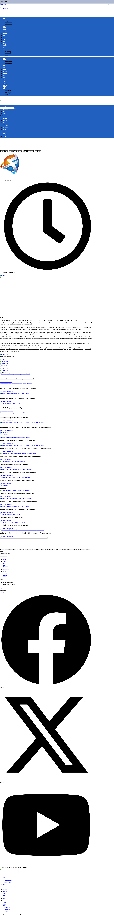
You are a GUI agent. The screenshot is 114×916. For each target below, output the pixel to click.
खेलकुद (4, 47)
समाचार (4, 20)
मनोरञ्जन (5, 43)
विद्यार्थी (6, 55)
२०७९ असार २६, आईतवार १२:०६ (6, 382)
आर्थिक (4, 26)
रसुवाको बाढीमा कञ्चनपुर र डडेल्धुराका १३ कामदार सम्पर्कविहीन (14, 418)
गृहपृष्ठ (4, 18)
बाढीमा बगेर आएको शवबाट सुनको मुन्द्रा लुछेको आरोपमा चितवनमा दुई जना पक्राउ (18, 389)
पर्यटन (4, 38)
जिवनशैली (5, 34)
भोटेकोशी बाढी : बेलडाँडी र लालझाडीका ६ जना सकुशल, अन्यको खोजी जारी (17, 379)
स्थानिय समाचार (8, 22)
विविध (4, 49)
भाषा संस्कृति (8, 53)
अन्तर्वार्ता (4, 30)
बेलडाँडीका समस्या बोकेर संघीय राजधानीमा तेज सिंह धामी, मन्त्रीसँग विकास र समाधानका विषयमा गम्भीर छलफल (25, 427)
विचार (4, 39)
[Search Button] (15, 108)
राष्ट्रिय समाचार (8, 24)
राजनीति (4, 28)
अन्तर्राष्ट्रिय (5, 45)
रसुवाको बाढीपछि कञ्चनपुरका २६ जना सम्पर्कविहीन (11, 408)
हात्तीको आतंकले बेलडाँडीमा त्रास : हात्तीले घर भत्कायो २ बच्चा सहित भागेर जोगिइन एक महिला (21, 457)
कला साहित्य (5, 32)
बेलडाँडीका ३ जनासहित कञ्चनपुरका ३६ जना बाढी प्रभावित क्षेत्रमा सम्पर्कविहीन (17, 398)
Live (1, 874)
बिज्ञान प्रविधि (8, 51)
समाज (4, 36)
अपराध (4, 41)
